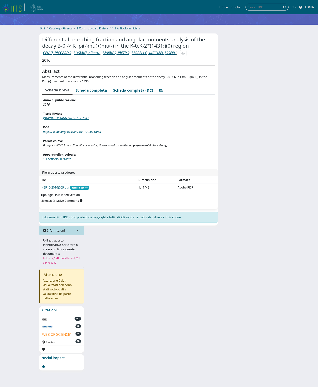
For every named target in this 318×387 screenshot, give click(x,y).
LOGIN (309, 7)
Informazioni (55, 230)
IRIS (42, 28)
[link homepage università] (37, 7)
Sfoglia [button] (235, 7)
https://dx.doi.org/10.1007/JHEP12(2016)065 (72, 132)
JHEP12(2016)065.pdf (55, 187)
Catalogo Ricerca (61, 28)
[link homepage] (13, 7)
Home (223, 7)
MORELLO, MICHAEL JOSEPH (154, 52)
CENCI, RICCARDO (57, 52)
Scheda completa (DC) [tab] (133, 90)
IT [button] (293, 7)
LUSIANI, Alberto (87, 52)
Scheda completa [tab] (91, 90)
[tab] (161, 90)
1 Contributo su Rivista (92, 28)
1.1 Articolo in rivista (126, 28)
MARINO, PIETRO (116, 52)
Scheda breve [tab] (57, 90)
